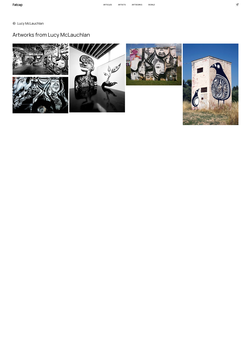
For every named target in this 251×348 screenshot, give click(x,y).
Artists (122, 4)
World (151, 4)
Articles (107, 4)
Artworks (137, 4)
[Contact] (237, 4)
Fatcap (17, 4)
